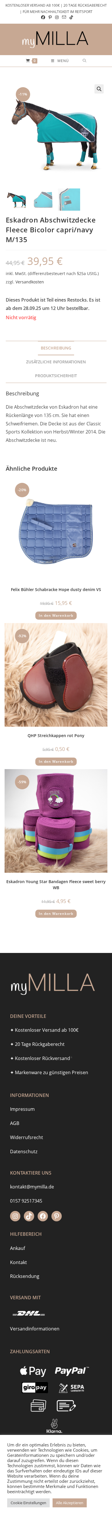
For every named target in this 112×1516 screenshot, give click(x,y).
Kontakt (18, 1262)
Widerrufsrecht (26, 1137)
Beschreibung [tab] (56, 348)
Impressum (22, 1109)
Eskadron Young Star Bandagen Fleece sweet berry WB (56, 884)
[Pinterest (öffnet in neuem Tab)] (50, 17)
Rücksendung (24, 1276)
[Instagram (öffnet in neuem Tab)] (56, 17)
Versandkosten (30, 282)
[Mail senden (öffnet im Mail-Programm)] (64, 17)
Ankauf (17, 1248)
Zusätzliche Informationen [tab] (56, 361)
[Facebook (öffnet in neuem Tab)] (43, 17)
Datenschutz (23, 1151)
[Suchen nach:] (84, 61)
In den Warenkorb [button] (56, 615)
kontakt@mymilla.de (32, 1187)
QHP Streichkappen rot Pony (56, 735)
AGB (14, 1123)
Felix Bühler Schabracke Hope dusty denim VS (56, 589)
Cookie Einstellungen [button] (28, 1502)
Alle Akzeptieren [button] (69, 1502)
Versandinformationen (34, 1329)
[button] (99, 89)
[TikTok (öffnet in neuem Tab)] (70, 17)
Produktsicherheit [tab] (56, 375)
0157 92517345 (26, 1201)
